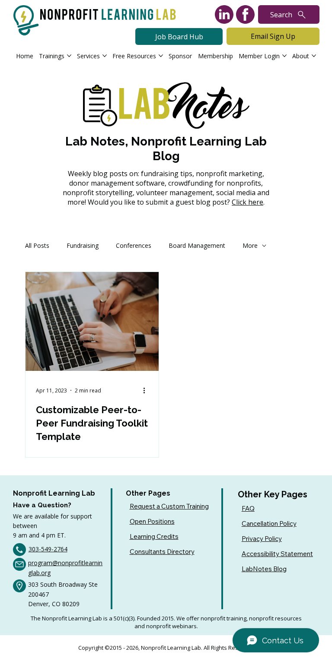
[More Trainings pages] (69, 56)
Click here (247, 202)
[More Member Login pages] (284, 56)
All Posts (37, 245)
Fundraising (83, 245)
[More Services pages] (104, 56)
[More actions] (147, 390)
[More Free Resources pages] (161, 56)
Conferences (133, 245)
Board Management (197, 245)
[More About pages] (314, 56)
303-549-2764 (48, 549)
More (250, 245)
